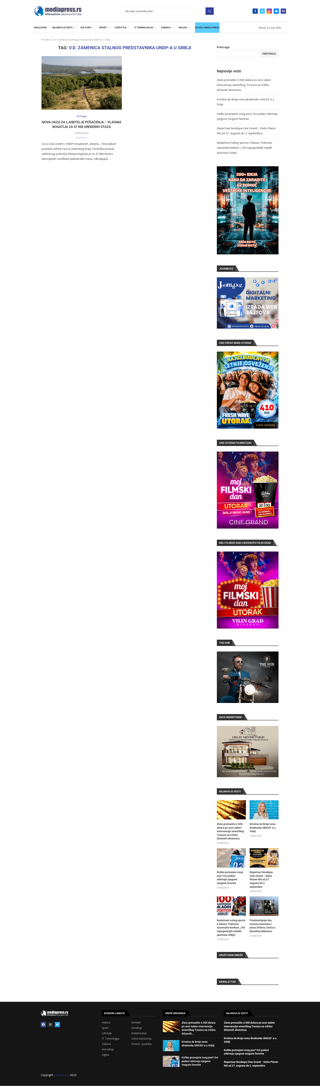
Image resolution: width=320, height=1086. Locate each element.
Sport (105, 1028)
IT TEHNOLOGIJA (143, 27)
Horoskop (108, 1049)
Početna (46, 39)
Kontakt (136, 1022)
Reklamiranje (139, 1033)
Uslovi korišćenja (141, 1038)
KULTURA (86, 27)
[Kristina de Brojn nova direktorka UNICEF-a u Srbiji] (264, 809)
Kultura (106, 1022)
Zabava (106, 1044)
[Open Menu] (283, 11)
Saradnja (136, 1028)
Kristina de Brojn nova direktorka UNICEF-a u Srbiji (263, 828)
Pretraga (210, 11)
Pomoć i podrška (141, 1044)
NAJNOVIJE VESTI (62, 27)
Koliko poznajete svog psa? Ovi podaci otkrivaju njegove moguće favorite (230, 878)
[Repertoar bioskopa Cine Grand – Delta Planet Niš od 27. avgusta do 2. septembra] (264, 858)
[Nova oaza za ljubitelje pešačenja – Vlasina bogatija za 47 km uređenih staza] (81, 83)
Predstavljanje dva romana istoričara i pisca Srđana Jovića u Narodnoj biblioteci (263, 926)
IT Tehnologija (110, 1038)
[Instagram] (269, 11)
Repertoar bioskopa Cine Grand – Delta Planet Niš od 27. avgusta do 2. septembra (261, 879)
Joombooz (62, 1075)
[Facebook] (255, 11)
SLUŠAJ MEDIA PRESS (207, 27)
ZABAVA (166, 27)
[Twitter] (262, 11)
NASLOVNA (40, 27)
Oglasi (105, 1054)
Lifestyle (107, 1033)
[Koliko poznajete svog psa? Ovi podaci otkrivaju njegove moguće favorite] (231, 858)
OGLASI (183, 27)
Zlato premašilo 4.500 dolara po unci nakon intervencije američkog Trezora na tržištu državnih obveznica (244, 85)
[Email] (276, 11)
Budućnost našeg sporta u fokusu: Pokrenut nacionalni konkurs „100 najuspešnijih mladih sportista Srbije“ (244, 147)
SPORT (103, 27)
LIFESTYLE (120, 27)
